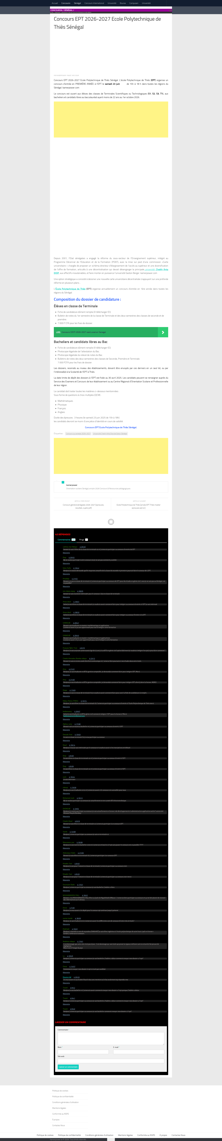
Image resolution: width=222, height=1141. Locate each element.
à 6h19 (82, 648)
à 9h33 (77, 874)
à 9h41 (72, 998)
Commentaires (66, 539)
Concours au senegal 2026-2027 (78, 434)
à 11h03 (72, 690)
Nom (60, 1047)
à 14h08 (73, 832)
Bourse (123, 3)
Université (112, 3)
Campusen (133, 3)
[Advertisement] (111, 53)
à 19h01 (76, 602)
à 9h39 (71, 756)
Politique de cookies (60, 1091)
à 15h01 (75, 929)
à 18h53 (76, 612)
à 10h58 (79, 842)
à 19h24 (72, 777)
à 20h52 (72, 557)
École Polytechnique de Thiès (70, 288)
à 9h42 (72, 988)
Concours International (94, 3)
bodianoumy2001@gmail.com (74, 716)
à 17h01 (80, 941)
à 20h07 (77, 711)
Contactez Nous (58, 1125)
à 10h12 (80, 798)
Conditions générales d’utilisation (65, 1102)
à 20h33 (77, 977)
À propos (55, 1120)
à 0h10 (77, 821)
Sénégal (77, 3)
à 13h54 (76, 809)
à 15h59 (73, 788)
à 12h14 (84, 701)
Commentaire (63, 1030)
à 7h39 (72, 908)
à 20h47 (76, 623)
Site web (61, 1056)
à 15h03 (78, 735)
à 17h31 (80, 885)
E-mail (116, 1047)
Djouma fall (67, 977)
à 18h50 (78, 918)
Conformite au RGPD (60, 1114)
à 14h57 (72, 967)
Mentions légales (59, 1108)
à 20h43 (76, 635)
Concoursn (65, 3)
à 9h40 (77, 864)
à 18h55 (80, 591)
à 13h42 (76, 568)
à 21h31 (72, 669)
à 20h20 (83, 547)
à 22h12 (92, 658)
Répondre (66, 553)
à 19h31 (85, 895)
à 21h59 (81, 853)
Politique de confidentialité (62, 1096)
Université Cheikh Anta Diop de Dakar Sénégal (110, 434)
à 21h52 (75, 579)
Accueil (55, 3)
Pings (83, 539)
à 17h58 (77, 724)
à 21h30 (72, 680)
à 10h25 (70, 956)
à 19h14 (72, 745)
